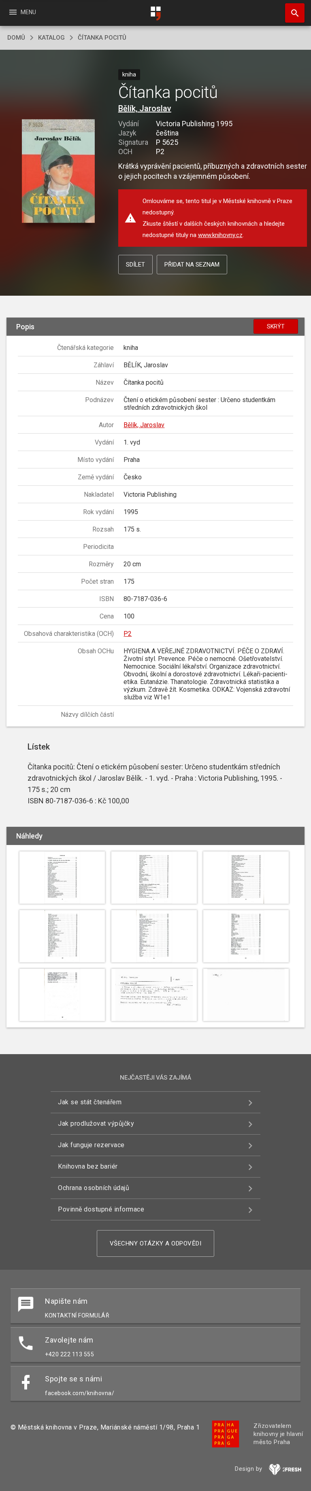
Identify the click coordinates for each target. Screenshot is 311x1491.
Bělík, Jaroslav (144, 108)
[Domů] (155, 13)
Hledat (292, 13)
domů (16, 37)
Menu (22, 12)
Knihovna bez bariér (88, 1166)
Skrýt (276, 326)
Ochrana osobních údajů (93, 1188)
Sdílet (135, 264)
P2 (128, 633)
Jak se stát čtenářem (89, 1102)
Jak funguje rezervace (91, 1145)
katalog (51, 37)
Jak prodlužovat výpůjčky (96, 1123)
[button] (58, 171)
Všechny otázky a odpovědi (156, 1243)
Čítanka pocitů (102, 37)
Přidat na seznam (191, 264)
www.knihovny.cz (220, 235)
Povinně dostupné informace (101, 1209)
